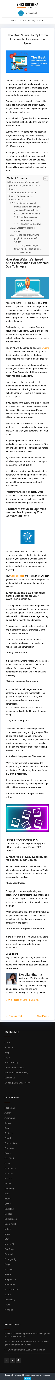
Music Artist (10, 1224)
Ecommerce (10, 1168)
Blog (6, 1052)
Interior (7, 1199)
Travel (7, 1305)
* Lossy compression (29, 214)
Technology (9, 1299)
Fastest (8, 1178)
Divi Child (9, 1158)
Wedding (8, 1310)
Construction (10, 1143)
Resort (7, 1274)
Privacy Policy (11, 1062)
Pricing (31, 20)
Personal (8, 1254)
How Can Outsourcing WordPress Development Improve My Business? (27, 1335)
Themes (22, 20)
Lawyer (7, 1204)
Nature (7, 1229)
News (7, 1234)
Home (13, 20)
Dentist (7, 1153)
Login (7, 1057)
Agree (27, 1378)
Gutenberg (9, 1188)
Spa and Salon (11, 1289)
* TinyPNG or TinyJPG (30, 224)
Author (7, 1113)
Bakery (7, 1123)
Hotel (6, 1193)
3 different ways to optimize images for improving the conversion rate (22, 196)
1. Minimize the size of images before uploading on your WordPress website (27, 206)
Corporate (9, 1148)
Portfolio (8, 1269)
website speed (17, 576)
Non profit (9, 1244)
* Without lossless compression (28, 219)
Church (7, 1138)
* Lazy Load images (28, 245)
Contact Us (9, 1078)
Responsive (10, 1279)
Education (9, 1173)
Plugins (8, 1264)
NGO (6, 1239)
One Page (9, 1249)
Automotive (9, 1118)
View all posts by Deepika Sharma (22, 1000)
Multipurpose (10, 1219)
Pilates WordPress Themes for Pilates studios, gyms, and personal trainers (26, 1343)
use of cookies (45, 1375)
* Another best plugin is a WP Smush (30, 251)
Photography (10, 1259)
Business (8, 1133)
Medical (8, 1214)
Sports (7, 1294)
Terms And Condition (14, 1067)
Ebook (7, 1163)
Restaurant (9, 1284)
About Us (8, 1047)
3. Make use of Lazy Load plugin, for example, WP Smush (26, 238)
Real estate (9, 1108)
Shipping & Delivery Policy (17, 1083)
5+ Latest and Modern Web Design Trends (24, 1350)
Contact (41, 20)
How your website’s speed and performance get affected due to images (24, 185)
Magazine (9, 1209)
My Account (31, 13)
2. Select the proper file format (25, 230)
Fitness (8, 1183)
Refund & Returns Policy (16, 1072)
